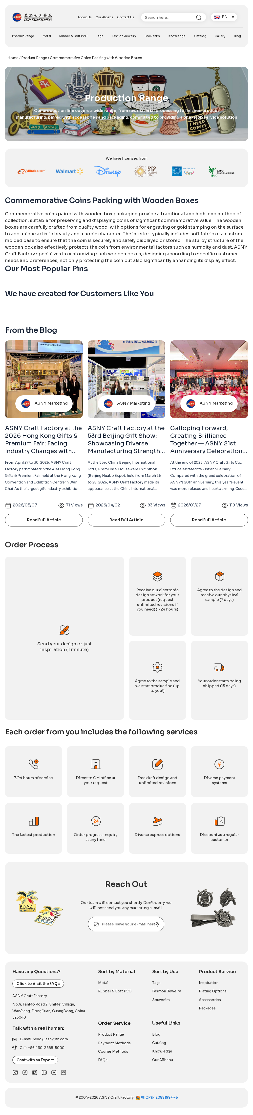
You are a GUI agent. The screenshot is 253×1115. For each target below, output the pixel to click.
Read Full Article (44, 520)
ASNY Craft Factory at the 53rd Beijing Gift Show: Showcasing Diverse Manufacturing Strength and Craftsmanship (126, 443)
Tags (99, 36)
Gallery (220, 36)
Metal (47, 36)
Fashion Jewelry (124, 36)
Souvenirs (152, 36)
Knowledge (177, 36)
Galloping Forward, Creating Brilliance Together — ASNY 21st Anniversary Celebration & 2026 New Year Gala (209, 443)
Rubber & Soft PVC (73, 36)
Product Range (23, 36)
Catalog (200, 36)
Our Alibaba (104, 17)
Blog (237, 36)
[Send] (157, 924)
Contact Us (125, 17)
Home (13, 58)
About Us (85, 17)
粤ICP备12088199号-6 (159, 1097)
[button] (224, 17)
